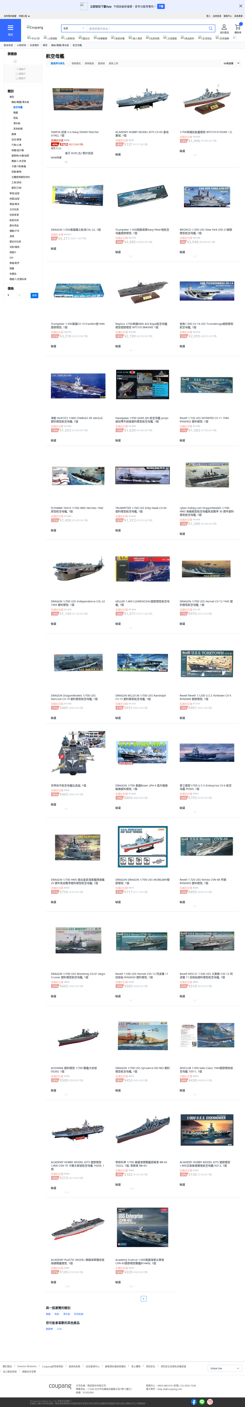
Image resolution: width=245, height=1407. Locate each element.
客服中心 (228, 16)
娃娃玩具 (14, 220)
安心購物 (135, 1366)
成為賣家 (238, 16)
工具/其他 (16, 182)
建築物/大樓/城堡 (20, 155)
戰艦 (15, 112)
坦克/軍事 (16, 139)
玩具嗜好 (34, 45)
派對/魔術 (15, 247)
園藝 (12, 268)
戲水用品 (14, 225)
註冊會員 (217, 16)
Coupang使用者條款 (52, 1366)
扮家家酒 (14, 214)
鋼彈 (13, 134)
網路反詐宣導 (29, 1371)
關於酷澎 (7, 1366)
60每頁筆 (228, 63)
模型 (45, 45)
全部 (65, 28)
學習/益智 (15, 193)
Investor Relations (27, 1366)
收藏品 (13, 273)
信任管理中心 (93, 1366)
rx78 (59, 1329)
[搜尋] (211, 28)
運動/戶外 (15, 231)
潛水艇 (16, 123)
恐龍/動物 (16, 171)
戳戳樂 (49, 1329)
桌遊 (12, 236)
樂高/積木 (15, 204)
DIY (11, 257)
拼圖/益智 (15, 198)
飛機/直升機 (17, 150)
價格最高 (89, 63)
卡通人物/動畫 (18, 166)
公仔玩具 (14, 209)
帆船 (15, 118)
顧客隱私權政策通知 (115, 1366)
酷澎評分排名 (58, 63)
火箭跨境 (21, 45)
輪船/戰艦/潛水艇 (60, 45)
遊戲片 (13, 252)
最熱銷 (101, 63)
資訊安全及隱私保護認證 (173, 1366)
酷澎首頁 (8, 45)
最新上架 (113, 63)
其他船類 (18, 128)
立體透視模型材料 (20, 177)
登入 (208, 16)
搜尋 (34, 295)
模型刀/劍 (16, 187)
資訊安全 (150, 1366)
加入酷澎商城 (10, 1371)
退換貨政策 (74, 1366)
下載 (161, 6)
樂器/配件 (15, 263)
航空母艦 (77, 45)
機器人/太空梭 (18, 161)
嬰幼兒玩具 (15, 241)
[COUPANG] (60, 1387)
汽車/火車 (16, 145)
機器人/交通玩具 (18, 279)
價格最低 (76, 63)
